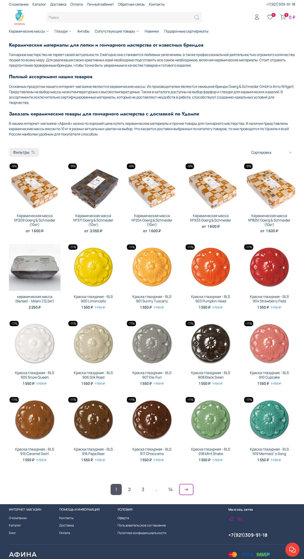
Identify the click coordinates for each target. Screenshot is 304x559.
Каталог (39, 4)
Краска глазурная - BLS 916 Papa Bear (93, 451)
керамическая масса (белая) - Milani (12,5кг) (34, 298)
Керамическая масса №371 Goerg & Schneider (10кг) (93, 220)
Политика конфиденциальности (142, 533)
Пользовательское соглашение (142, 525)
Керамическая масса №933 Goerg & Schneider (210, 218)
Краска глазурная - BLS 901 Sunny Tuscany (151, 298)
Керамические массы (27, 31)
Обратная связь (131, 4)
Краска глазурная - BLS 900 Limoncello (93, 298)
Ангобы (83, 31)
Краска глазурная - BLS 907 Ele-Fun (151, 375)
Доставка (58, 4)
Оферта (123, 518)
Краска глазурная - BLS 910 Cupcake (269, 375)
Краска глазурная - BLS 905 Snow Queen (34, 375)
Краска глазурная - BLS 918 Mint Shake (210, 451)
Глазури (61, 31)
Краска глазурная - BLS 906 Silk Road (93, 375)
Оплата (76, 4)
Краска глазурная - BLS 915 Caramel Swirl (34, 451)
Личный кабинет (100, 4)
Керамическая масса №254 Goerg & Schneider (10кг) (152, 220)
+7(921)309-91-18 (280, 4)
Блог (12, 533)
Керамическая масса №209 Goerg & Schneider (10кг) (34, 220)
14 (170, 489)
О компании (18, 4)
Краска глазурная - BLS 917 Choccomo (151, 451)
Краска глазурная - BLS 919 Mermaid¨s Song (269, 451)
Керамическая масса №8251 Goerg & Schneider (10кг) (269, 220)
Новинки (152, 31)
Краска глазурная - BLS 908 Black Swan (210, 375)
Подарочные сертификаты (186, 31)
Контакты (157, 4)
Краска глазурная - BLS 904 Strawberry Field (269, 298)
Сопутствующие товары (115, 31)
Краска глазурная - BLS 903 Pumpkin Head (210, 298)
